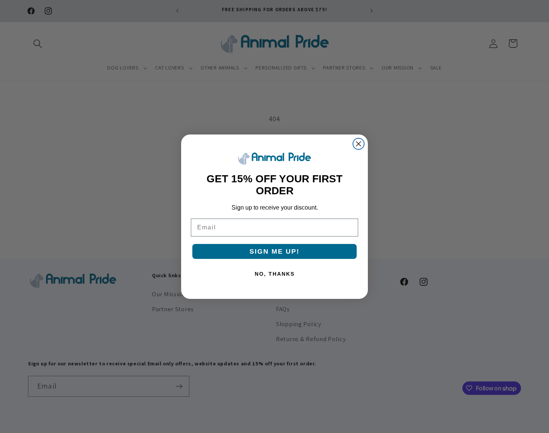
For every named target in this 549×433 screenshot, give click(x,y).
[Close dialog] (358, 143)
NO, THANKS (275, 274)
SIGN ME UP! (274, 251)
